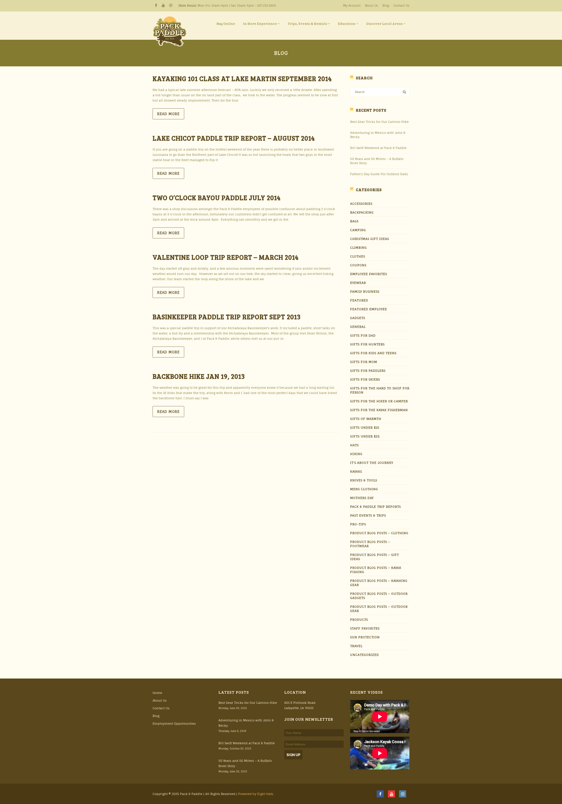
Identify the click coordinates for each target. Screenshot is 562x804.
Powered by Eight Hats (255, 794)
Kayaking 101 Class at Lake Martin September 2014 (242, 78)
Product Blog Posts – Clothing (379, 533)
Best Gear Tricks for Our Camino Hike (379, 121)
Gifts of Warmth (365, 419)
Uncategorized (364, 655)
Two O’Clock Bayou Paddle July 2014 (217, 197)
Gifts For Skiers (365, 379)
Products (359, 619)
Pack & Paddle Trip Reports (375, 506)
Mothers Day (362, 498)
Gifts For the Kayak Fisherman (379, 410)
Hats (354, 445)
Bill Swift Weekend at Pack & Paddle (378, 148)
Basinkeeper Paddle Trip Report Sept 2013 (227, 316)
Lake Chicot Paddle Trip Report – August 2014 (234, 138)
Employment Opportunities (174, 723)
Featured (359, 300)
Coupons (358, 265)
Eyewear (358, 283)
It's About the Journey (371, 463)
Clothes (357, 256)
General (358, 326)
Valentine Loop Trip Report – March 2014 (226, 257)
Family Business (364, 291)
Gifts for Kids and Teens (373, 353)
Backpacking (362, 212)
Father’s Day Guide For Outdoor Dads (379, 174)
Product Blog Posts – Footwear (370, 544)
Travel (356, 646)
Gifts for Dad (363, 335)
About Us (371, 5)
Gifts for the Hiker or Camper (379, 401)
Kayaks (356, 471)
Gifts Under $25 (365, 436)
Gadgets (357, 318)
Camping (358, 230)
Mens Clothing (364, 489)
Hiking (356, 454)
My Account (351, 5)
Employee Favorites (368, 274)
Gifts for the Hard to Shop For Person (379, 390)
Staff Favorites (365, 628)
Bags (354, 221)
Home (157, 693)
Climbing (358, 247)
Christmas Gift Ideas (369, 239)
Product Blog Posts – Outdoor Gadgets (379, 596)
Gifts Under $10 (364, 427)
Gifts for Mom (363, 362)
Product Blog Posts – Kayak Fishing (375, 570)
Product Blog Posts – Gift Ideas (374, 557)
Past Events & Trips (368, 515)
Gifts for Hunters (367, 344)
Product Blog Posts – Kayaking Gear (378, 583)
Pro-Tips (358, 524)
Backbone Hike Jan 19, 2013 (199, 376)
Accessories (361, 203)
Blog (385, 5)
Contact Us (401, 5)
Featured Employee (368, 309)
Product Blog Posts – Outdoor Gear (379, 609)
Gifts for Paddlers (367, 370)
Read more (168, 114)
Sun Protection (365, 637)
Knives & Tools (363, 480)
